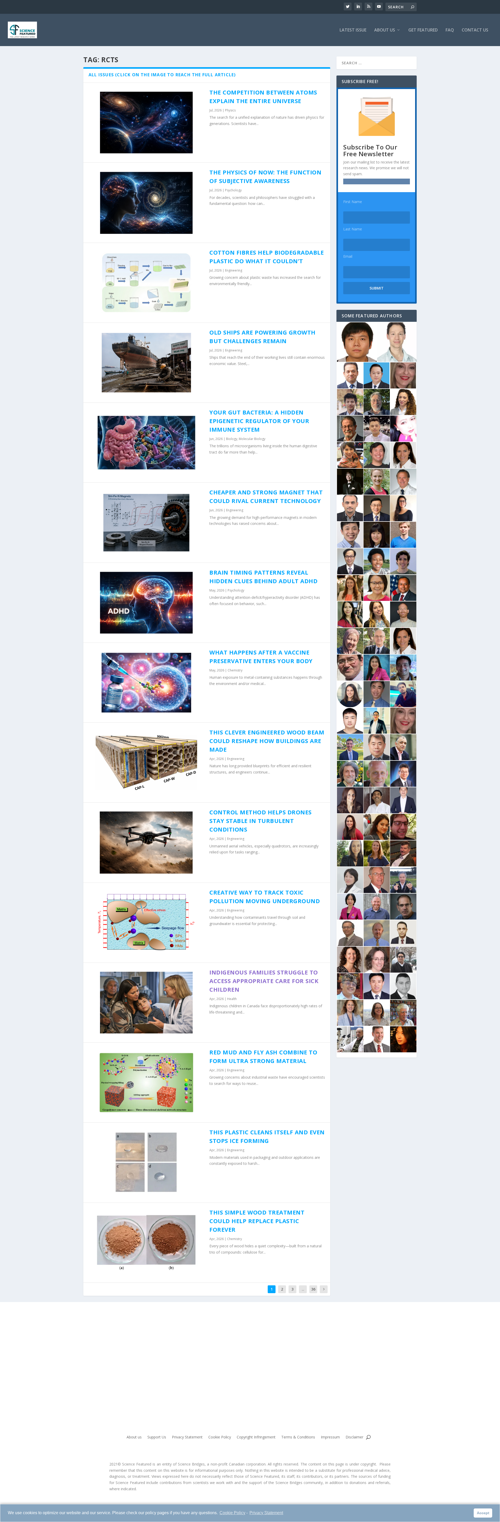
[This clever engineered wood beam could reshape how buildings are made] (146, 762)
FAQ (450, 30)
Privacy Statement (266, 1513)
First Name (352, 202)
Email (347, 256)
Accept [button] (483, 1513)
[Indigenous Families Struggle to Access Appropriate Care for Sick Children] (146, 1002)
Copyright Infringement (256, 1437)
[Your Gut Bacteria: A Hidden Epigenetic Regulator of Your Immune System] (146, 442)
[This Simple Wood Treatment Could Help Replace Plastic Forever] (146, 1242)
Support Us (156, 1437)
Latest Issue (353, 30)
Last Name (352, 229)
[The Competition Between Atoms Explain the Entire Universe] (146, 122)
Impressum (330, 1437)
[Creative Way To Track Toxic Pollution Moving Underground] (146, 922)
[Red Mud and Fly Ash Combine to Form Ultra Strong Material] (146, 1082)
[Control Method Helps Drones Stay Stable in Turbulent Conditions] (146, 842)
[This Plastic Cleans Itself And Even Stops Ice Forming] (146, 1162)
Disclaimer (354, 1437)
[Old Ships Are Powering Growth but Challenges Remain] (146, 362)
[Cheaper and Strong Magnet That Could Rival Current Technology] (146, 522)
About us (134, 1437)
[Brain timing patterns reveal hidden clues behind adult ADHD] (146, 602)
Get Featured (423, 30)
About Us (384, 30)
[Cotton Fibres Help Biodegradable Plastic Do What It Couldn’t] (146, 282)
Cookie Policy (232, 1513)
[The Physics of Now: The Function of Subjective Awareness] (146, 202)
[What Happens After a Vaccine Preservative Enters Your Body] (146, 682)
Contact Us (475, 30)
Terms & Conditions (298, 1437)
